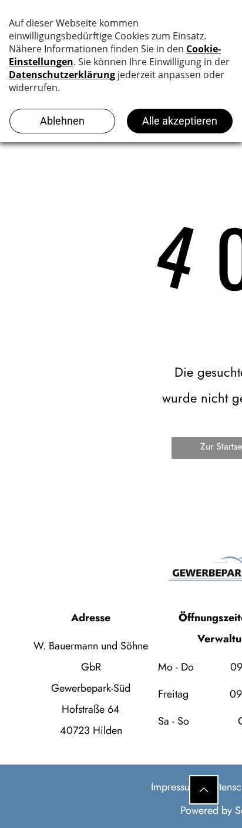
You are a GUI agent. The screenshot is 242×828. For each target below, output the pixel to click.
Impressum (174, 787)
